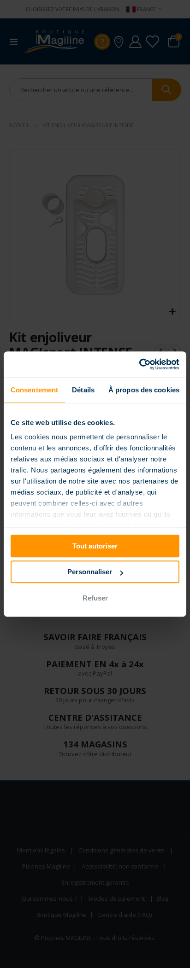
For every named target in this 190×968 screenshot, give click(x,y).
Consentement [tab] (34, 390)
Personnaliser (89, 572)
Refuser (95, 598)
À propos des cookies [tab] (143, 390)
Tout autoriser (95, 546)
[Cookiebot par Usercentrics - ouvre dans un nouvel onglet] (139, 364)
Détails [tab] (83, 390)
